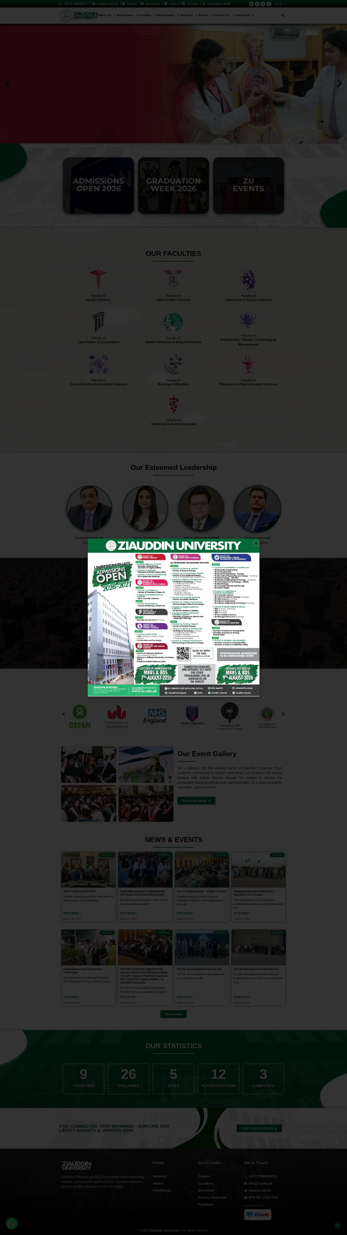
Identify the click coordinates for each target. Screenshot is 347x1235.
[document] (173, 617)
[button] (256, 543)
